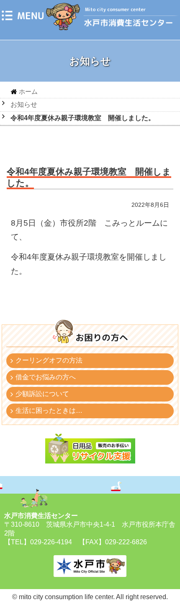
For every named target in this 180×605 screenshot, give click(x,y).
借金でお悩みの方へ (45, 377)
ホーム (28, 91)
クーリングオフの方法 (48, 360)
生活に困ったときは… (48, 410)
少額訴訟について (42, 393)
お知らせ (23, 104)
